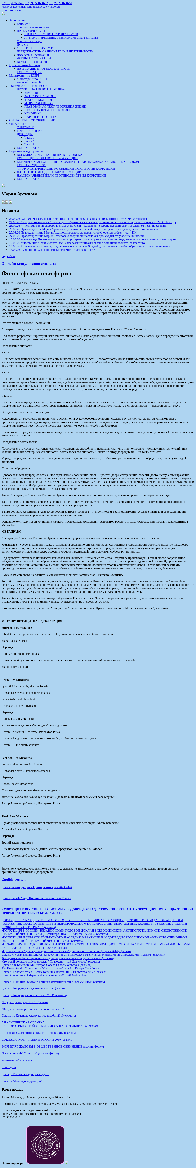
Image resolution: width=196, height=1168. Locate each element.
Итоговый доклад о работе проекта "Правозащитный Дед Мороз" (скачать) (51, 961)
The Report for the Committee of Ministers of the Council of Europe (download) (50, 968)
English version (14, 879)
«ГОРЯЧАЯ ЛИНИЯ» (38, 103)
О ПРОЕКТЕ (25, 127)
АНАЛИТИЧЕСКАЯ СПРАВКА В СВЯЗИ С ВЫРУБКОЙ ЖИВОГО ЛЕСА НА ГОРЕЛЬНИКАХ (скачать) (50, 1024)
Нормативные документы (26, 151)
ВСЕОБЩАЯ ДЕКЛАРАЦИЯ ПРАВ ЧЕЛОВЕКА (49, 154)
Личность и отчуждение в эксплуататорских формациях (61, 37)
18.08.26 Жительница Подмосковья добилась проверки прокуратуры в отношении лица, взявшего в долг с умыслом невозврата (92, 239)
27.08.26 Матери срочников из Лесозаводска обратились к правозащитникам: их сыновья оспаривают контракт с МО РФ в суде (92, 222)
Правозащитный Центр (24, 65)
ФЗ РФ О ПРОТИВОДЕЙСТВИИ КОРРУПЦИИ (49, 172)
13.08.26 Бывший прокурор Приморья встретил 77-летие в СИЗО (52, 249)
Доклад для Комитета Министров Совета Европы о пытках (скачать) (46, 965)
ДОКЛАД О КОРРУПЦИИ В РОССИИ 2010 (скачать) (37, 1039)
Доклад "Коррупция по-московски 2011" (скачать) (34, 995)
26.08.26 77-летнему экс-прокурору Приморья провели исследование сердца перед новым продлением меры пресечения (88, 225)
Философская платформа (33, 27)
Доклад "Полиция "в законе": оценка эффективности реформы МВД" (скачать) (53, 981)
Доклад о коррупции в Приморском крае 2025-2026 (37, 887)
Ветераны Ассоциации (32, 61)
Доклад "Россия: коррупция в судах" (25, 1074)
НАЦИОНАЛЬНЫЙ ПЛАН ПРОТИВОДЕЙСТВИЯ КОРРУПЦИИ (61, 175)
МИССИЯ (31, 92)
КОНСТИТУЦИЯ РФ (31, 165)
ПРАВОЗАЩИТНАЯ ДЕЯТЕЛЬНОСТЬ (43, 68)
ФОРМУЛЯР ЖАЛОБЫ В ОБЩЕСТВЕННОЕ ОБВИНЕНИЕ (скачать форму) (53, 1046)
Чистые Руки (17, 123)
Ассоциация (17, 20)
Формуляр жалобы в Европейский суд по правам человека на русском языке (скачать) (58, 958)
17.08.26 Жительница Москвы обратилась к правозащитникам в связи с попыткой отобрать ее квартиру (77, 242)
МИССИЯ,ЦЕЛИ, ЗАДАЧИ (35, 48)
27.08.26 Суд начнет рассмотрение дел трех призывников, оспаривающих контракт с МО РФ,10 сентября (78, 218)
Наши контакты (12, 10)
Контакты (23, 23)
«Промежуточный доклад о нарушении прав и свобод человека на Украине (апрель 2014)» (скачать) (67, 951)
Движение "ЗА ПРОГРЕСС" (28, 85)
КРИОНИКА (33, 113)
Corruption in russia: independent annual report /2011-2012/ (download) (45, 975)
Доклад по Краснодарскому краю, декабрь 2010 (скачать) (39, 1015)
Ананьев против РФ (30, 82)
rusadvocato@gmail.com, (17, 6)
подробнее (8, 256)
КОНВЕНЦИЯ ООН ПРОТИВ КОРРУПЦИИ (47, 158)
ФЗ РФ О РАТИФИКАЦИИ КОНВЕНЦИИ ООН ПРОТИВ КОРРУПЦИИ (66, 168)
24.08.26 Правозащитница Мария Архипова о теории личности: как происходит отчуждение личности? (77, 236)
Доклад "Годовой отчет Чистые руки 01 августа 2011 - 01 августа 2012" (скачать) (54, 971)
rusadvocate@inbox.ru (46, 6)
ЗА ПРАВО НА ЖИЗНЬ (40, 96)
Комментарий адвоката (17, 1060)
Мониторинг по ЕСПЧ (24, 75)
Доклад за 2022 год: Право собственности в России (36, 898)
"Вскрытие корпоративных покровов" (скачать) (33, 1009)
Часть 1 (29, 137)
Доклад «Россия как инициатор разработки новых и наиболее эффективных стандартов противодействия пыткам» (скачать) (83, 954)
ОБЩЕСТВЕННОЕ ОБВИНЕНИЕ (32, 120)
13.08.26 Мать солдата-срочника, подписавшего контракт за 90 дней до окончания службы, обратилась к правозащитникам (90, 246)
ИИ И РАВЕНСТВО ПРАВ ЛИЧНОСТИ (51, 34)
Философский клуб (29, 41)
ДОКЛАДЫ (25, 134)
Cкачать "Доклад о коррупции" (22, 1081)
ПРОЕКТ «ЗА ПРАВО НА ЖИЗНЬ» (41, 89)
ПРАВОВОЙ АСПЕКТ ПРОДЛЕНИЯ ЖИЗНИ (55, 106)
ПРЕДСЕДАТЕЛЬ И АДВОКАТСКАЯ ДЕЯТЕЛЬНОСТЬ (55, 51)
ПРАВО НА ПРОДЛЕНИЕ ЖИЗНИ (48, 110)
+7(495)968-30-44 (60, 3)
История (22, 44)
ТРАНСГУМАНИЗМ (38, 99)
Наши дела (9, 1067)
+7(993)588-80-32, (37, 3)
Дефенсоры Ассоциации (33, 54)
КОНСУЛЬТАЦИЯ (29, 72)
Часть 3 (29, 144)
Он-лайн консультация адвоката (29, 264)
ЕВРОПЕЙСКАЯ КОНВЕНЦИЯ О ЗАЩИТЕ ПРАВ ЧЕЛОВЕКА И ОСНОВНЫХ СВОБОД (78, 161)
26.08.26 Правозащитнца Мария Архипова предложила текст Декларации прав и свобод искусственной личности (84, 229)
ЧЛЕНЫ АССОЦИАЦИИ (34, 58)
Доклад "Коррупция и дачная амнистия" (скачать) (34, 988)
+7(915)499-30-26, (13, 3)
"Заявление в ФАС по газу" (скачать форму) (30, 1053)
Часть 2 (29, 141)
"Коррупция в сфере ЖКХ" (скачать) (25, 1002)
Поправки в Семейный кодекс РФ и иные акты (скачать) (39, 1032)
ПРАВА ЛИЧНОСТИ (31, 30)
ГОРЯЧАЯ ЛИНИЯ (30, 130)
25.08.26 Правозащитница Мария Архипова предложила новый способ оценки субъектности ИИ (73, 232)
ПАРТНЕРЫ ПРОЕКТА (40, 117)
